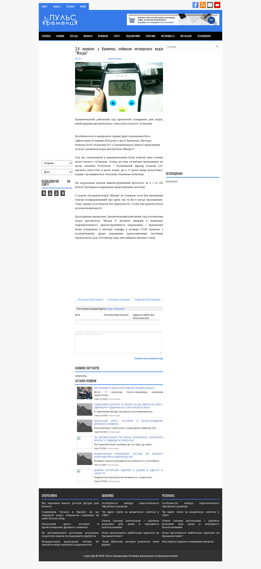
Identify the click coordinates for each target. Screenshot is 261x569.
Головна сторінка (118, 299)
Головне (70, 6)
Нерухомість (168, 36)
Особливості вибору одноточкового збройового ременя (130, 504)
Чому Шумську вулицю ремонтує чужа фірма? (130, 543)
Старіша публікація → (148, 299)
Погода (74, 36)
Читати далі (114, 399)
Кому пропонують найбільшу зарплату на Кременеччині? (130, 534)
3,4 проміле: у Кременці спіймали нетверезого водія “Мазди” (119, 50)
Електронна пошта (116, 314)
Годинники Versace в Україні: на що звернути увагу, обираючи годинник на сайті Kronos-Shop (128, 406)
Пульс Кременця (116, 556)
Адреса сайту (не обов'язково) (143, 316)
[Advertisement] (119, 268)
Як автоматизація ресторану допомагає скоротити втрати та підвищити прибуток (128, 439)
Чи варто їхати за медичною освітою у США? (130, 513)
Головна (46, 36)
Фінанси (87, 36)
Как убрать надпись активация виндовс (188, 541)
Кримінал (103, 36)
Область (57, 6)
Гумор (44, 6)
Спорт (117, 36)
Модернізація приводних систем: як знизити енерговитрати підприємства (128, 455)
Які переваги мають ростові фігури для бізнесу (124, 388)
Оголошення (204, 36)
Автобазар (186, 36)
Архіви (83, 6)
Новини (60, 36)
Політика (150, 36)
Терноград (114, 58)
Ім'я (77, 314)
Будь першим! (115, 308)
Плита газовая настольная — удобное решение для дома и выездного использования (130, 524)
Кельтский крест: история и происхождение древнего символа (70, 525)
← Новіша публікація (89, 299)
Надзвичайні (133, 36)
